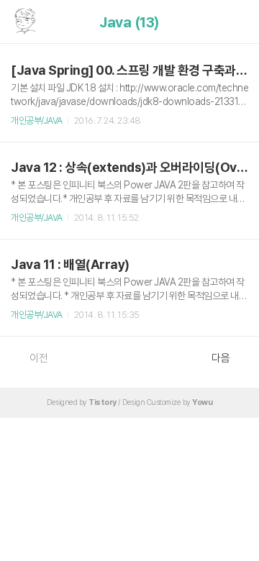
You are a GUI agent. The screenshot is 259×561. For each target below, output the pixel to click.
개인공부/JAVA (37, 120)
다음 (221, 358)
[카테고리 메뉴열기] (233, 22)
